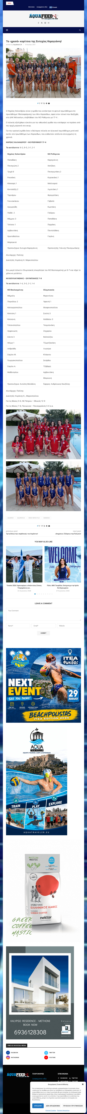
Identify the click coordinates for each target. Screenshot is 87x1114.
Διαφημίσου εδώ (42, 7)
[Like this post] (39, 103)
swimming (46, 518)
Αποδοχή (38, 1106)
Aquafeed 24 (17, 44)
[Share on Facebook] (41, 103)
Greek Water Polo (34, 518)
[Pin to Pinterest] (46, 103)
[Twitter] (42, 23)
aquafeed (10, 518)
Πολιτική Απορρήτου (63, 1110)
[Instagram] (45, 23)
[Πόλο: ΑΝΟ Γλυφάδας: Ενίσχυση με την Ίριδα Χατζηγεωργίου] (63, 564)
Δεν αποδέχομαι (53, 1106)
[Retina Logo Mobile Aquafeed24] (18, 1075)
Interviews (31, 7)
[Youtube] (48, 23)
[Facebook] (38, 23)
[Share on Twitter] (44, 103)
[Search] (80, 30)
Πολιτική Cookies (51, 1110)
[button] (83, 1084)
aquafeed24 (21, 518)
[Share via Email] (49, 103)
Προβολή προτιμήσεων (73, 1106)
